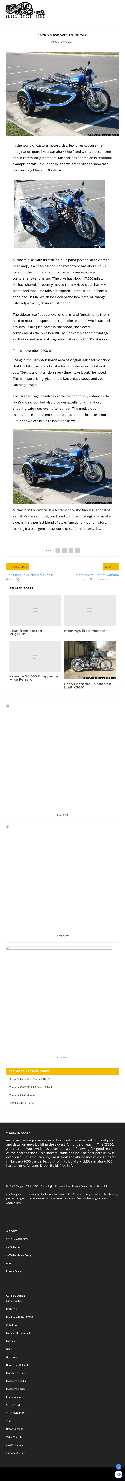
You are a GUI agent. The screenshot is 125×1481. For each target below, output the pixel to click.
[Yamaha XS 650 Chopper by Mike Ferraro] (35, 656)
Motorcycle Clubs (16, 1380)
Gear (9, 1348)
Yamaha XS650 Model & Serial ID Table (31, 1087)
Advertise (11, 1263)
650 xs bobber (14, 1300)
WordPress (86, 1471)
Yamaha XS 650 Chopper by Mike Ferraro (34, 677)
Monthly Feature (15, 1373)
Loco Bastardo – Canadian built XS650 (87, 685)
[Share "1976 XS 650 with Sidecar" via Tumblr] (64, 550)
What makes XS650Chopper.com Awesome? (31, 1140)
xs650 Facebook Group (19, 1255)
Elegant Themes (55, 1471)
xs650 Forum (13, 1247)
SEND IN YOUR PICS (17, 1239)
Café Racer (12, 1325)
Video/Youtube (14, 1437)
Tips (8, 1420)
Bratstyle (11, 1308)
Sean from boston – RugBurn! (27, 632)
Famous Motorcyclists (18, 1333)
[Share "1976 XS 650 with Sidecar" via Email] (77, 550)
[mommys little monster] (90, 610)
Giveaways (12, 1357)
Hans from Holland (17, 1365)
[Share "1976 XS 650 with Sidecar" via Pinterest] (71, 550)
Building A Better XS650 (19, 1317)
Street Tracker (14, 1405)
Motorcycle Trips (15, 1388)
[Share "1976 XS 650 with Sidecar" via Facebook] (58, 550)
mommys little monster (85, 631)
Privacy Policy (79, 1186)
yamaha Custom (15, 1453)
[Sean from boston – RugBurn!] (35, 610)
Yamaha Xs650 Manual (22, 1095)
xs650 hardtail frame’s (22, 1102)
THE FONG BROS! (15, 1413)
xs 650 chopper (62, 42)
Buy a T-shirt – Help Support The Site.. (31, 1079)
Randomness (13, 1397)
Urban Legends (14, 1428)
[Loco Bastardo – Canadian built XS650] (90, 660)
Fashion (10, 1340)
